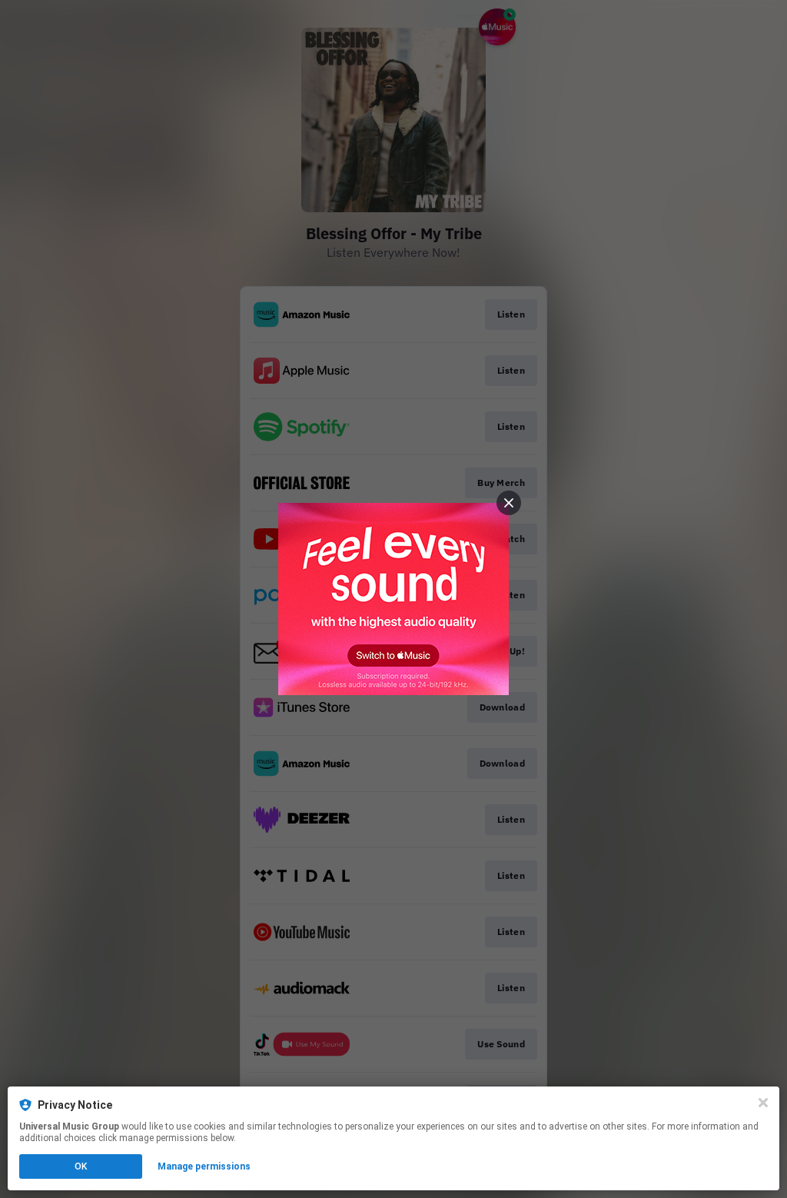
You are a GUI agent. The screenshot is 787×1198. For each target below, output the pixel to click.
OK (81, 1166)
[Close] (763, 1102)
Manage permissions (204, 1166)
